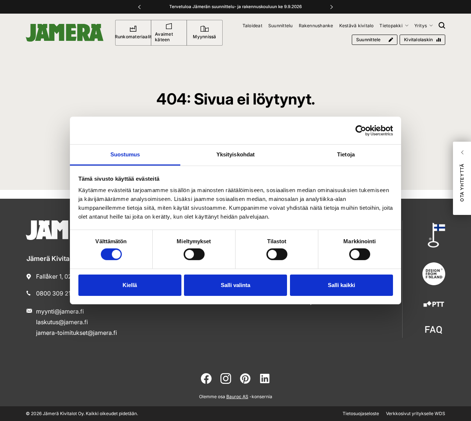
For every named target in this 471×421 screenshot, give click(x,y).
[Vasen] (139, 7)
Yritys (420, 25)
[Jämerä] (64, 33)
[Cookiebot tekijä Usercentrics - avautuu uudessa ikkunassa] (361, 130)
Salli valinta (235, 285)
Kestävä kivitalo (356, 25)
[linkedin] (264, 378)
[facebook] (206, 378)
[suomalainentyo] (433, 235)
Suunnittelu (280, 25)
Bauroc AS (237, 396)
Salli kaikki (341, 285)
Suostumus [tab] (125, 154)
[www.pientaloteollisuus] (433, 304)
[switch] (194, 254)
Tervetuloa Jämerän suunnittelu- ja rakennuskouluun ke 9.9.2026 (235, 6)
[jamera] (433, 330)
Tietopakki (390, 25)
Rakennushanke (316, 25)
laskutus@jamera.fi (62, 322)
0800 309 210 (55, 293)
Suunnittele (368, 39)
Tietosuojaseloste (361, 413)
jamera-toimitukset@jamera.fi (76, 332)
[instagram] (225, 378)
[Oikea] (331, 7)
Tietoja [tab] (346, 154)
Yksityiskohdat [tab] (235, 154)
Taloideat (252, 25)
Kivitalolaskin (418, 39)
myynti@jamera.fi (60, 311)
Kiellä (130, 285)
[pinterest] (245, 378)
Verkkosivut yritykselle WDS (415, 413)
